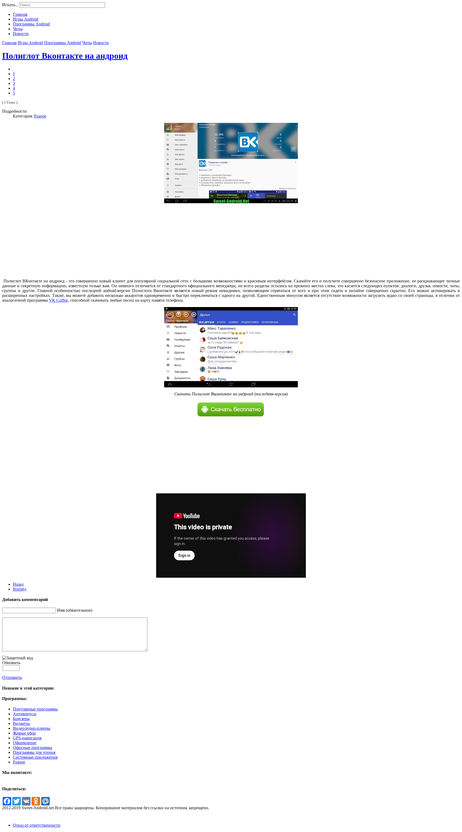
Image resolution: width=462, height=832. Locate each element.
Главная (9, 42)
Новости (101, 42)
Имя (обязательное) (74, 610)
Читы (87, 42)
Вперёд (19, 589)
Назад (18, 584)
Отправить (12, 677)
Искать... (10, 4)
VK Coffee (58, 300)
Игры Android (30, 42)
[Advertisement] (231, 240)
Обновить (11, 662)
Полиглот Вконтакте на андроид (65, 55)
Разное (40, 116)
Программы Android (62, 42)
